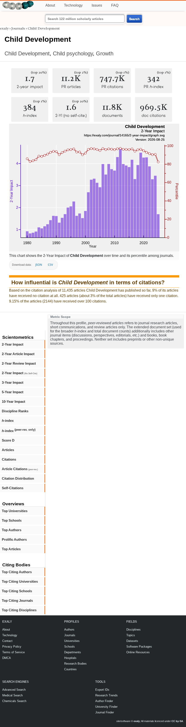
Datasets (132, 641)
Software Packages (139, 646)
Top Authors (11, 530)
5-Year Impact (12, 392)
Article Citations (20, 469)
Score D (8, 440)
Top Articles (11, 549)
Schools (69, 646)
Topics (130, 635)
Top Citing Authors (17, 572)
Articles (8, 450)
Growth (104, 53)
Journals (18, 28)
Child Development (44, 28)
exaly (4, 28)
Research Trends (106, 695)
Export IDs (102, 689)
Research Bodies (75, 663)
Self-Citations (12, 488)
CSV (50, 265)
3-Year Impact (12, 382)
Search (134, 19)
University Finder (106, 706)
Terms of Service (13, 652)
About (50, 5)
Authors (69, 629)
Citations (9, 459)
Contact (7, 641)
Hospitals (70, 658)
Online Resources (138, 652)
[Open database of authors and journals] (18, 2)
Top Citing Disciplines (19, 610)
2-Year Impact (12, 344)
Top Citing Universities (20, 581)
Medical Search (12, 695)
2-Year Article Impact (18, 354)
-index (8, 420)
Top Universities (14, 511)
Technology (73, 5)
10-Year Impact (13, 401)
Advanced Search (14, 689)
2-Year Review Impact (19, 363)
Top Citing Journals (17, 600)
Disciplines (133, 629)
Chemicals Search (14, 701)
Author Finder (104, 701)
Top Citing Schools (17, 591)
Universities (72, 641)
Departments (72, 652)
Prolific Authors (14, 539)
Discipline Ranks (15, 411)
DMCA (6, 658)
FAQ (114, 5)
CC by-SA (177, 721)
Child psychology (73, 53)
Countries (70, 669)
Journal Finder (104, 712)
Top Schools (12, 520)
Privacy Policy (11, 646)
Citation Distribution (18, 478)
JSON (38, 265)
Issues (97, 5)
